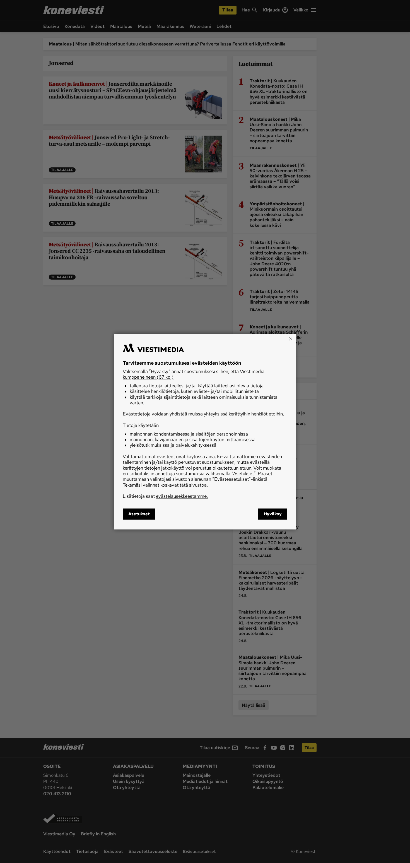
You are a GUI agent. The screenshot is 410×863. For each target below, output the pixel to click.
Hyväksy (273, 514)
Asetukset (139, 514)
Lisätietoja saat (165, 496)
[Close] (290, 338)
